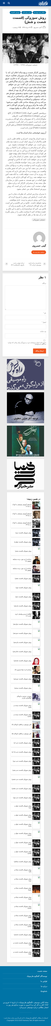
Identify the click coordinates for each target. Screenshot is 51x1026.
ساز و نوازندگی (27, 12)
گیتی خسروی (37, 27)
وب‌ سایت (43, 331)
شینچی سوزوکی (39, 220)
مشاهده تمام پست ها (38, 252)
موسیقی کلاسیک (15, 12)
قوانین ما (44, 981)
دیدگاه (44, 283)
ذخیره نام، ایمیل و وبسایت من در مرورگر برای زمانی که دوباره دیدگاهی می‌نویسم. (27, 343)
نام (44, 313)
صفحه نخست (42, 971)
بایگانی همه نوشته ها (39, 12)
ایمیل (44, 322)
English (44, 991)
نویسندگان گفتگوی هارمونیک (37, 976)
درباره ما (44, 986)
